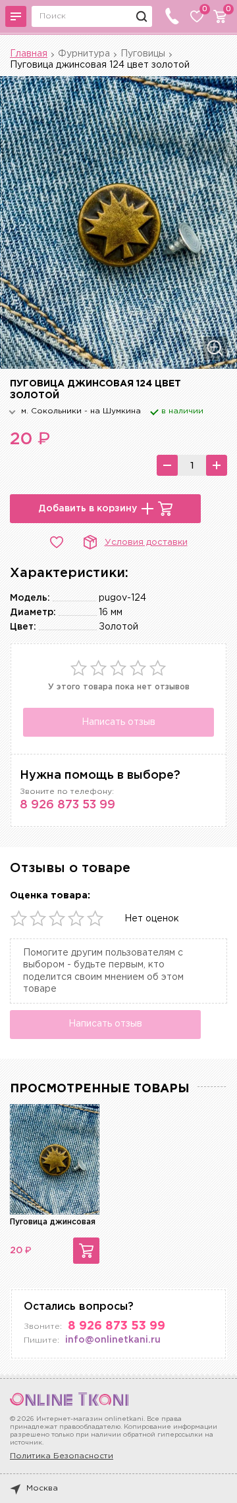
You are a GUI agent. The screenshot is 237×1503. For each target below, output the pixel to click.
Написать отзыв (118, 722)
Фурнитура (84, 54)
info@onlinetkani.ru (113, 1340)
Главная (28, 54)
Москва (42, 1488)
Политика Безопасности (61, 1456)
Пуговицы (142, 54)
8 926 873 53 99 (67, 805)
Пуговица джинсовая (52, 1222)
